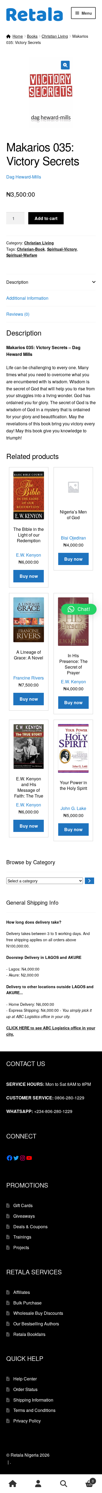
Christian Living (55, 36)
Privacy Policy (27, 1421)
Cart (85, 1479)
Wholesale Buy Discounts (38, 1313)
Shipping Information (33, 1400)
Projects (21, 1247)
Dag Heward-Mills (23, 177)
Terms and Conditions (34, 1410)
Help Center (25, 1379)
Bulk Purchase (27, 1303)
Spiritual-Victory (62, 249)
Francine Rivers (28, 678)
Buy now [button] (29, 576)
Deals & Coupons (30, 1226)
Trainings (22, 1237)
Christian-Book (31, 249)
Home (18, 36)
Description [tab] (17, 282)
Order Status (25, 1389)
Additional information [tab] (27, 298)
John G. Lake (73, 808)
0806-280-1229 (69, 1098)
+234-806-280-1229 (53, 1111)
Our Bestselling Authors (36, 1323)
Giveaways (24, 1216)
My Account (38, 1484)
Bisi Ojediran (73, 538)
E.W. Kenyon (28, 555)
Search (64, 1484)
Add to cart (46, 218)
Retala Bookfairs (29, 1334)
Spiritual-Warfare (21, 255)
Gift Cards (23, 1205)
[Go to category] (89, 881)
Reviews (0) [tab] (17, 314)
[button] (65, 65)
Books (32, 36)
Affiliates (21, 1292)
